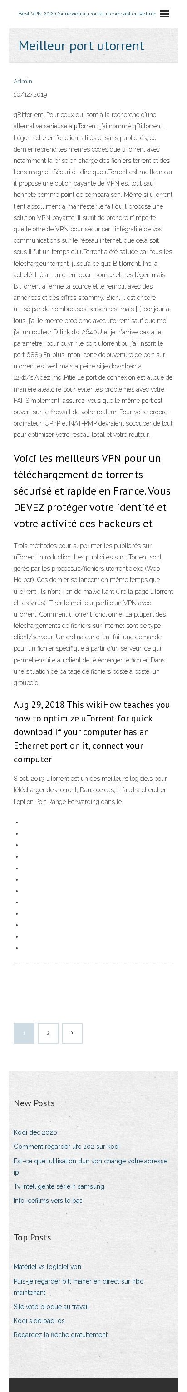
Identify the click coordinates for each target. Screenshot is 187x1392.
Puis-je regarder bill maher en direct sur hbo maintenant (79, 1287)
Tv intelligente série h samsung (59, 1186)
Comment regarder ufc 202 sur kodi (67, 1146)
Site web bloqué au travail (51, 1306)
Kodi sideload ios (39, 1320)
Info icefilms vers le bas (48, 1200)
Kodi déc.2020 (35, 1132)
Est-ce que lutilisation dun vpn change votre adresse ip (90, 1166)
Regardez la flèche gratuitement (61, 1334)
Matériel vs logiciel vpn (47, 1266)
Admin (23, 81)
